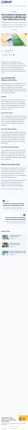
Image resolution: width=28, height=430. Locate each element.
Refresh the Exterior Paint (10, 164)
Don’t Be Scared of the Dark (9, 147)
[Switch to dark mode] (23, 2)
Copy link (5, 54)
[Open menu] (26, 2)
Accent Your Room (7, 113)
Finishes (3, 96)
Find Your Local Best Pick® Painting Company (12, 189)
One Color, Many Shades (9, 129)
